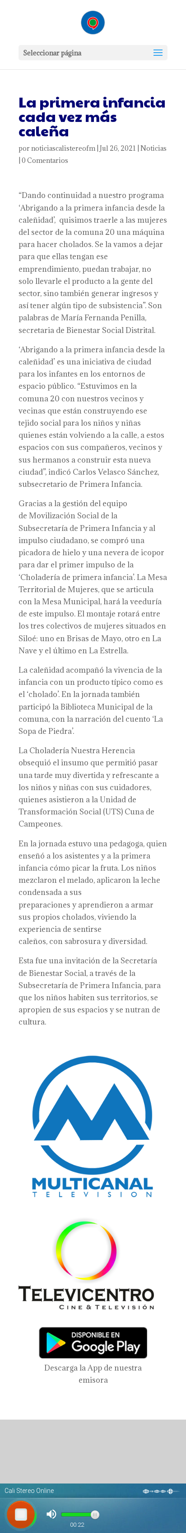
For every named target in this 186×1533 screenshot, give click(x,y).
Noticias (153, 148)
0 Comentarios (45, 160)
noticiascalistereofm (63, 148)
